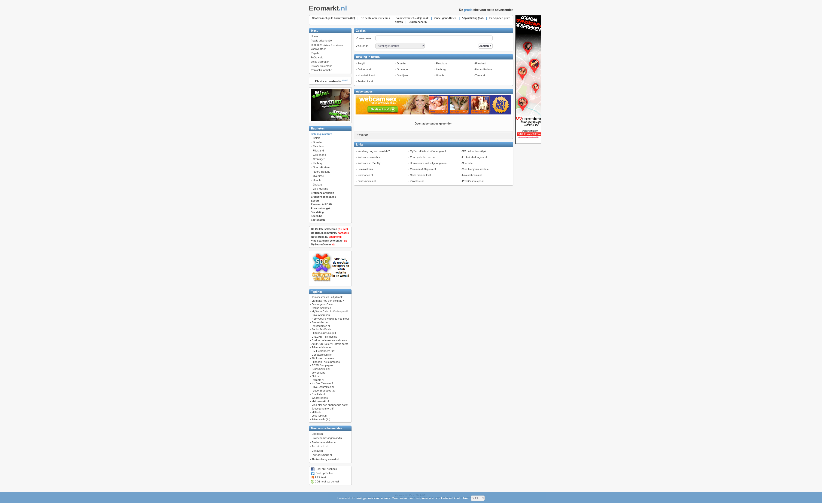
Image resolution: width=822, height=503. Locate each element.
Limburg (318, 163)
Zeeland (318, 184)
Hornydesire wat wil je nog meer (330, 318)
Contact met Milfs (322, 354)
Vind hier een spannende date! (330, 405)
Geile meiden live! (420, 175)
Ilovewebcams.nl (472, 175)
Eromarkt (328, 8)
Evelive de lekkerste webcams (329, 340)
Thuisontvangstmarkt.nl (325, 459)
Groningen (319, 159)
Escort (315, 200)
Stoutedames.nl (321, 326)
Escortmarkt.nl (320, 446)
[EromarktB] (528, 142)
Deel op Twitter (324, 473)
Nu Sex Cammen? (322, 383)
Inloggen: (327, 44)
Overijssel (319, 176)
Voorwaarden (318, 48)
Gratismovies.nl (321, 369)
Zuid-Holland (320, 188)
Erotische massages (323, 196)
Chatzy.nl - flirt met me (324, 336)
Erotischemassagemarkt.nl (327, 438)
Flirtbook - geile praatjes (326, 362)
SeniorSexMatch (321, 329)
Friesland (318, 150)
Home (314, 36)
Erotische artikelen (322, 192)
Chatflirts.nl (318, 394)
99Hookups (318, 372)
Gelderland (319, 154)
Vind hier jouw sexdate (475, 169)
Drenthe (317, 142)
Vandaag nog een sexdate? (328, 300)
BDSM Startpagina (322, 365)
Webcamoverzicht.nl (369, 157)
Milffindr (316, 412)
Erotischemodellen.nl (324, 442)
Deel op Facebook (326, 468)
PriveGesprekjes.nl (323, 387)
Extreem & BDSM (321, 204)
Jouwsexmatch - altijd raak (327, 297)
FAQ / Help (317, 57)
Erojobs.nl (317, 433)
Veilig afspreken (320, 61)
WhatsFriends (320, 397)
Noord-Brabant (321, 167)
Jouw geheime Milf (323, 408)
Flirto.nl (316, 376)
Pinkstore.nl (417, 181)
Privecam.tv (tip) (321, 419)
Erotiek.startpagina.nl (474, 157)
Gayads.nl (317, 450)
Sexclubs (316, 216)
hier (466, 498)
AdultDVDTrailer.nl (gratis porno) (330, 344)
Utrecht (317, 180)
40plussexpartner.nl (323, 358)
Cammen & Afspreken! (423, 169)
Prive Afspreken (321, 315)
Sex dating (317, 212)
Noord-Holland (321, 171)
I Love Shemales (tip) (324, 390)
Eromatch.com (320, 322)
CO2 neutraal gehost (326, 481)
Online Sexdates (321, 308)
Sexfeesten (318, 219)
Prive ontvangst (320, 208)
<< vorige (362, 135)
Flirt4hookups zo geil (324, 333)
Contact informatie (321, 70)
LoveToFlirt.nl (319, 415)
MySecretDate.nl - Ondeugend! (330, 311)
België (316, 138)
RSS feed (320, 477)
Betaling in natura (321, 134)
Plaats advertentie (321, 40)
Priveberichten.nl (321, 347)
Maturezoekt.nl (320, 401)
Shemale (467, 163)
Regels (315, 53)
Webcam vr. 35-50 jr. (369, 163)
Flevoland (319, 146)
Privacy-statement (321, 66)
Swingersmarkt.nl (322, 455)
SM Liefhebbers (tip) (323, 351)
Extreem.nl (318, 379)
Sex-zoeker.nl (366, 169)
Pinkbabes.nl (365, 175)
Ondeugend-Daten (323, 304)
